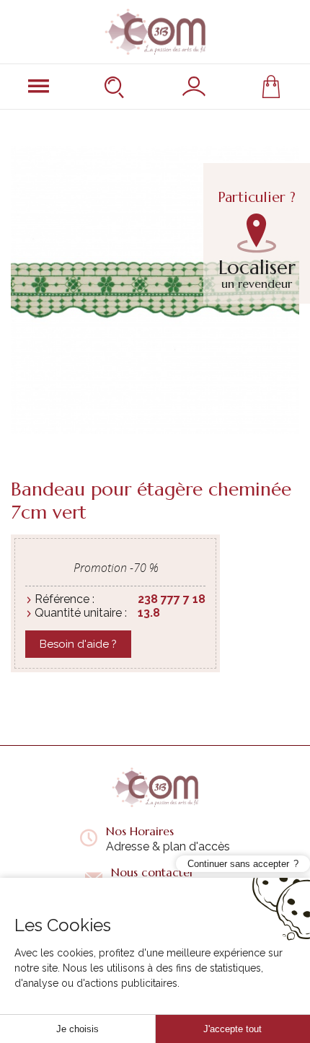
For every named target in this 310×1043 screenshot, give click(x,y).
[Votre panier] (271, 86)
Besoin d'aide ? (78, 644)
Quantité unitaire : (81, 613)
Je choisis (77, 1029)
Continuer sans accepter (238, 863)
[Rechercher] (116, 86)
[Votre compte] (194, 86)
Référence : (64, 599)
